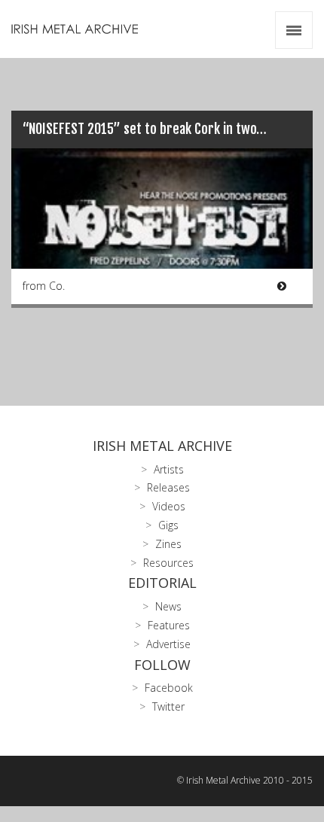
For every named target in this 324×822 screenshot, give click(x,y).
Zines (168, 544)
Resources (168, 563)
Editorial (162, 583)
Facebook (169, 687)
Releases (168, 487)
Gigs (168, 525)
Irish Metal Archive (162, 446)
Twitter (168, 706)
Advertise (168, 644)
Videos (168, 506)
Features (169, 625)
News (168, 606)
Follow (162, 665)
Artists (169, 469)
